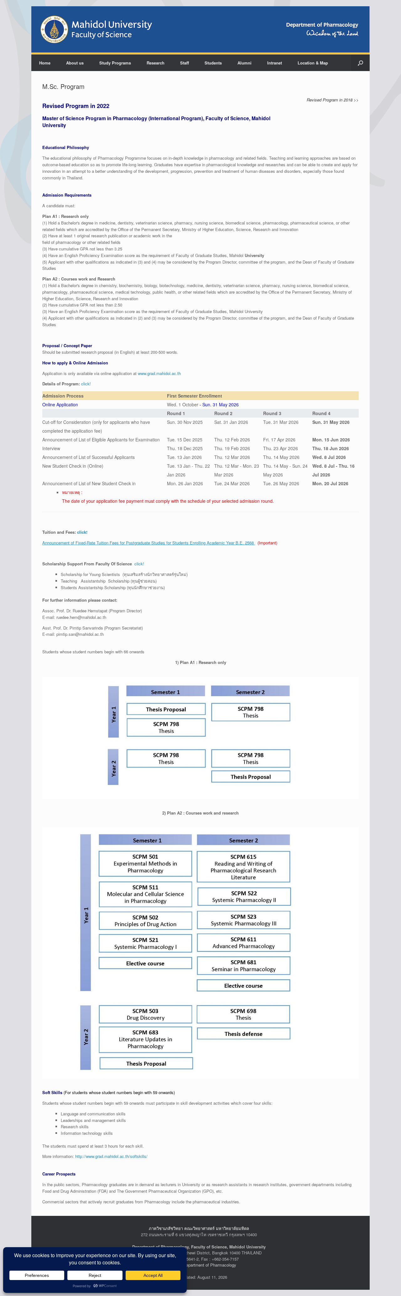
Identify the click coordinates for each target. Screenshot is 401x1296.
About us (75, 63)
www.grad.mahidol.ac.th (159, 373)
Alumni (244, 63)
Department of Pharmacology (209, 1265)
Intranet (274, 63)
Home (44, 63)
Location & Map (313, 63)
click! (86, 384)
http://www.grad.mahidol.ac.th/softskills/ (111, 1156)
